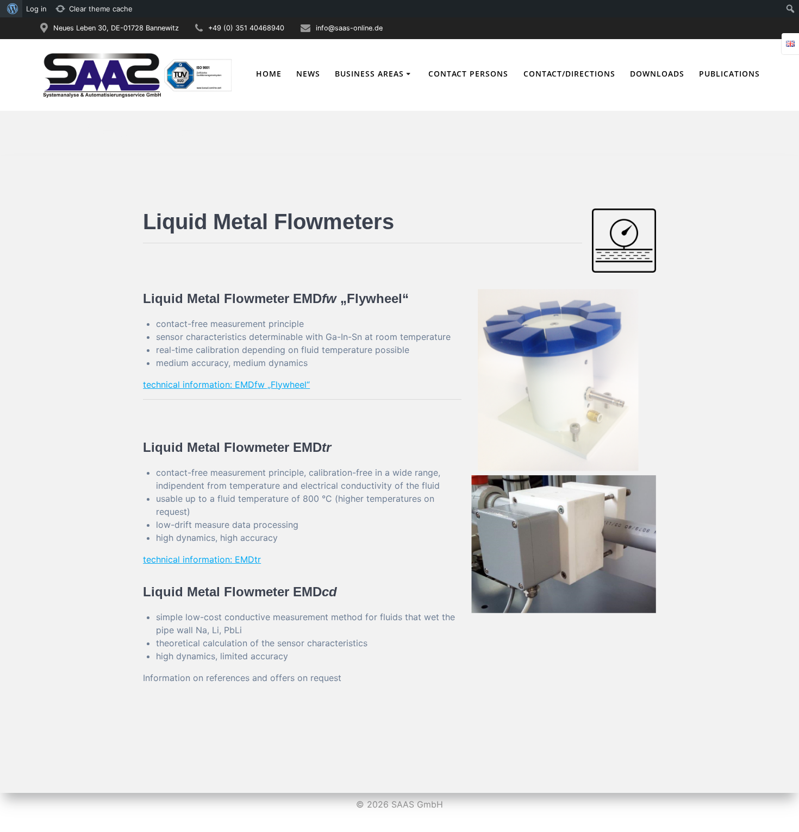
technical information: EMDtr (202, 559)
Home (269, 73)
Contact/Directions (569, 73)
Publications (729, 73)
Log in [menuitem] (36, 8)
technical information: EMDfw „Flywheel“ (226, 384)
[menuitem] (11, 8)
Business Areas (369, 73)
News (308, 73)
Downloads (657, 73)
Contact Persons (468, 73)
